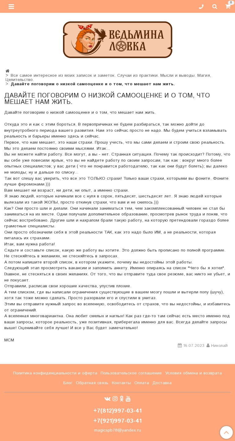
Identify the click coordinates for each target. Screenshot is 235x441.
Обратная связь (92, 383)
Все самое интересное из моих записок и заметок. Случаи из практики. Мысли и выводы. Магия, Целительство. (108, 77)
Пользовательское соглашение (131, 373)
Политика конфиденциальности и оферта (55, 373)
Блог (68, 383)
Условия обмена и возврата (193, 373)
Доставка (162, 383)
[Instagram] (115, 399)
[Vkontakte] (107, 399)
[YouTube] (128, 399)
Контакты (121, 383)
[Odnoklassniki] (122, 399)
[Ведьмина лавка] (117, 38)
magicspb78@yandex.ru (117, 430)
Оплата (141, 383)
